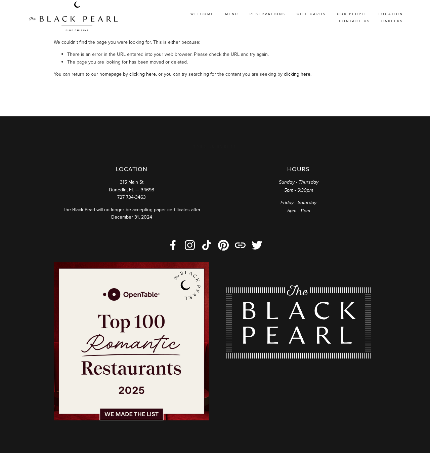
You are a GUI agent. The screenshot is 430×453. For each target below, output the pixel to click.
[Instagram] (189, 245)
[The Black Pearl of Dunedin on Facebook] (173, 245)
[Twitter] (257, 245)
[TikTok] (206, 245)
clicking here (142, 74)
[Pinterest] (223, 245)
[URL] (240, 245)
